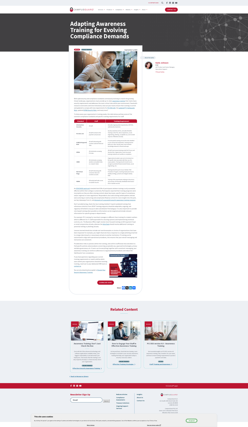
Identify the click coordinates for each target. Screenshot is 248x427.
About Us (140, 397)
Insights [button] (136, 9)
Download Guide (105, 282)
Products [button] (109, 9)
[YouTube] (176, 2)
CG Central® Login (153, 2)
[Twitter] (173, 2)
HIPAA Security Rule (89, 110)
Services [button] (100, 9)
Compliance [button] (118, 9)
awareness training (118, 101)
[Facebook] (166, 2)
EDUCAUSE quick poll (83, 188)
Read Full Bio (163, 72)
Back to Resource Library (79, 376)
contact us (77, 266)
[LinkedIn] (170, 2)
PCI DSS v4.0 (111, 108)
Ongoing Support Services (122, 407)
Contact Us (171, 9)
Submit (106, 401)
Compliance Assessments (120, 398)
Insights (139, 394)
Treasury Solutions (122, 403)
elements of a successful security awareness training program (114, 200)
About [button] (144, 9)
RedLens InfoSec (121, 394)
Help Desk (106, 224)
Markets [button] (128, 9)
